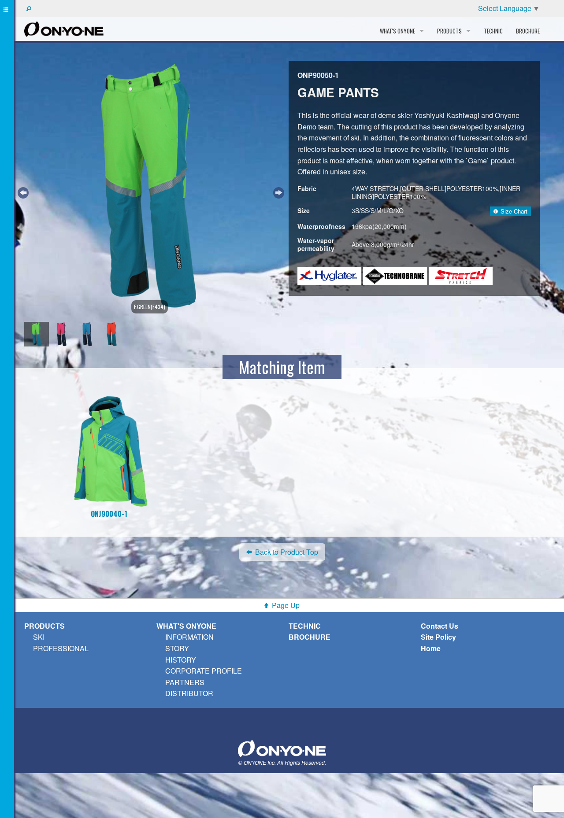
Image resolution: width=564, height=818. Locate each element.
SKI (39, 637)
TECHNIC (493, 30)
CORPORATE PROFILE (203, 671)
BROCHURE (528, 30)
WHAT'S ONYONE (186, 626)
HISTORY (180, 660)
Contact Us (439, 626)
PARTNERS (184, 682)
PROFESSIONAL (61, 648)
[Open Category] (7, 409)
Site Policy (438, 637)
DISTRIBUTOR (189, 693)
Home (431, 648)
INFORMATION (189, 637)
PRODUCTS (44, 626)
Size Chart (514, 211)
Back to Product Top (286, 552)
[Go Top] (282, 747)
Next (277, 191)
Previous (22, 191)
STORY (177, 648)
